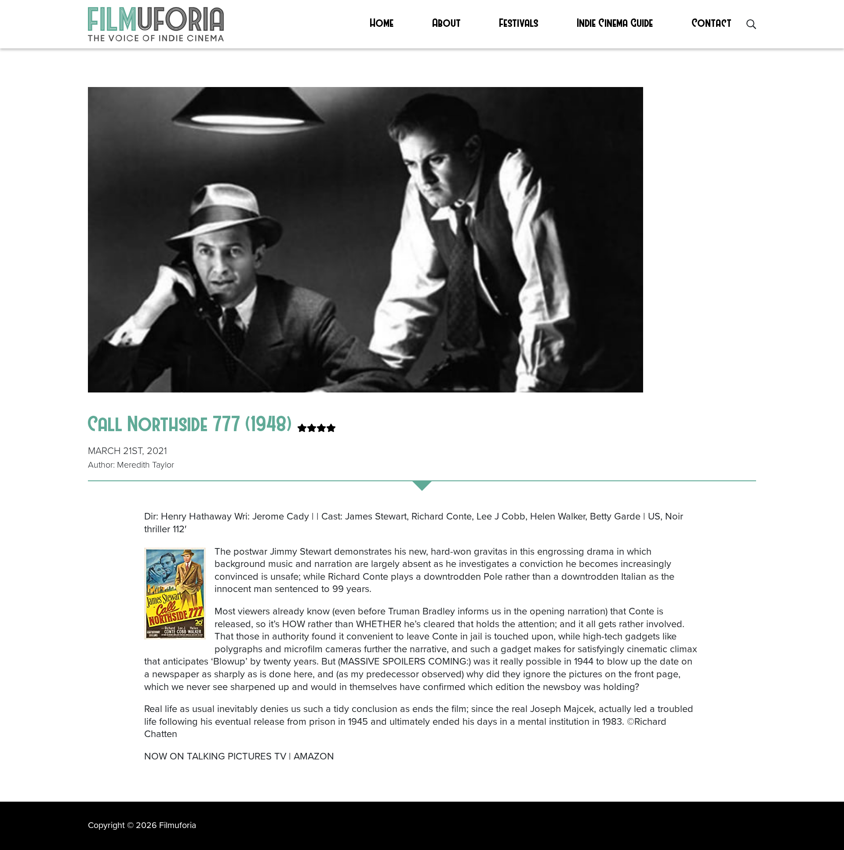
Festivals (518, 22)
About (447, 22)
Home (382, 22)
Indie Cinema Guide (615, 22)
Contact (712, 22)
